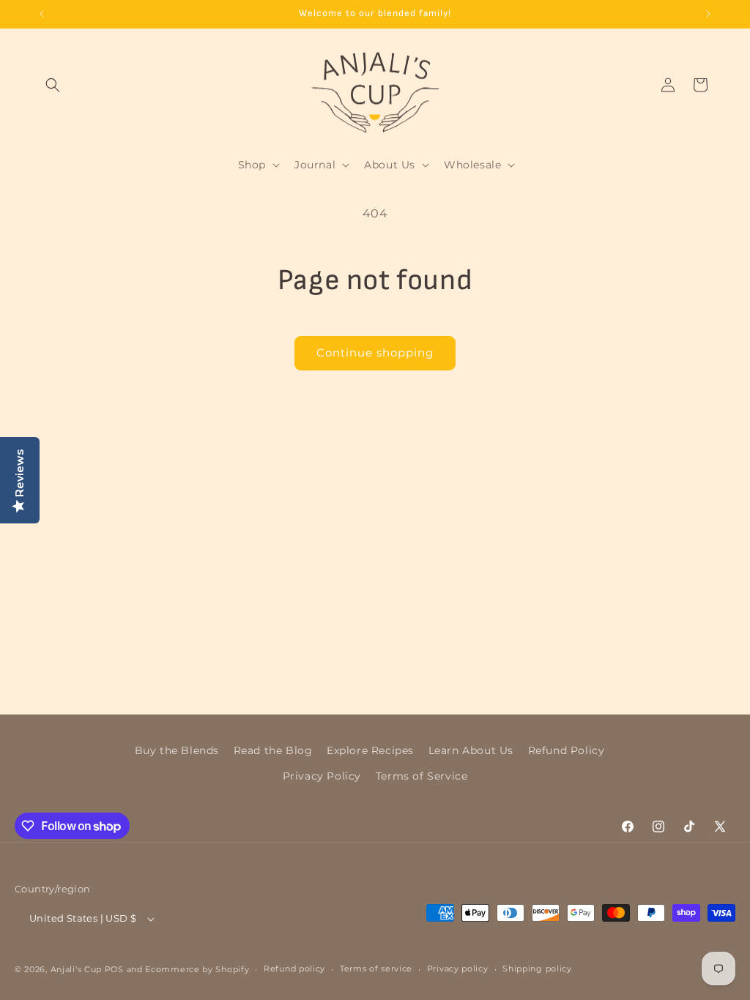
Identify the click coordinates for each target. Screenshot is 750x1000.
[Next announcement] (708, 14)
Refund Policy (566, 750)
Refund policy (294, 968)
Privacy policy (458, 968)
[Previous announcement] (42, 14)
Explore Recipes (370, 750)
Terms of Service (422, 776)
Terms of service (376, 968)
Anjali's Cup (76, 969)
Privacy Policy (322, 776)
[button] (53, 85)
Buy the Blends (177, 750)
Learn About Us (470, 750)
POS (114, 969)
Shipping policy (537, 968)
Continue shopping (375, 352)
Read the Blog (273, 750)
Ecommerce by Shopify (197, 969)
